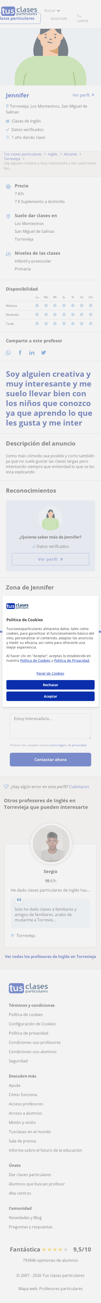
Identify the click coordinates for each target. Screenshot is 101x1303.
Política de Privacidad (71, 660)
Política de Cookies (35, 660)
